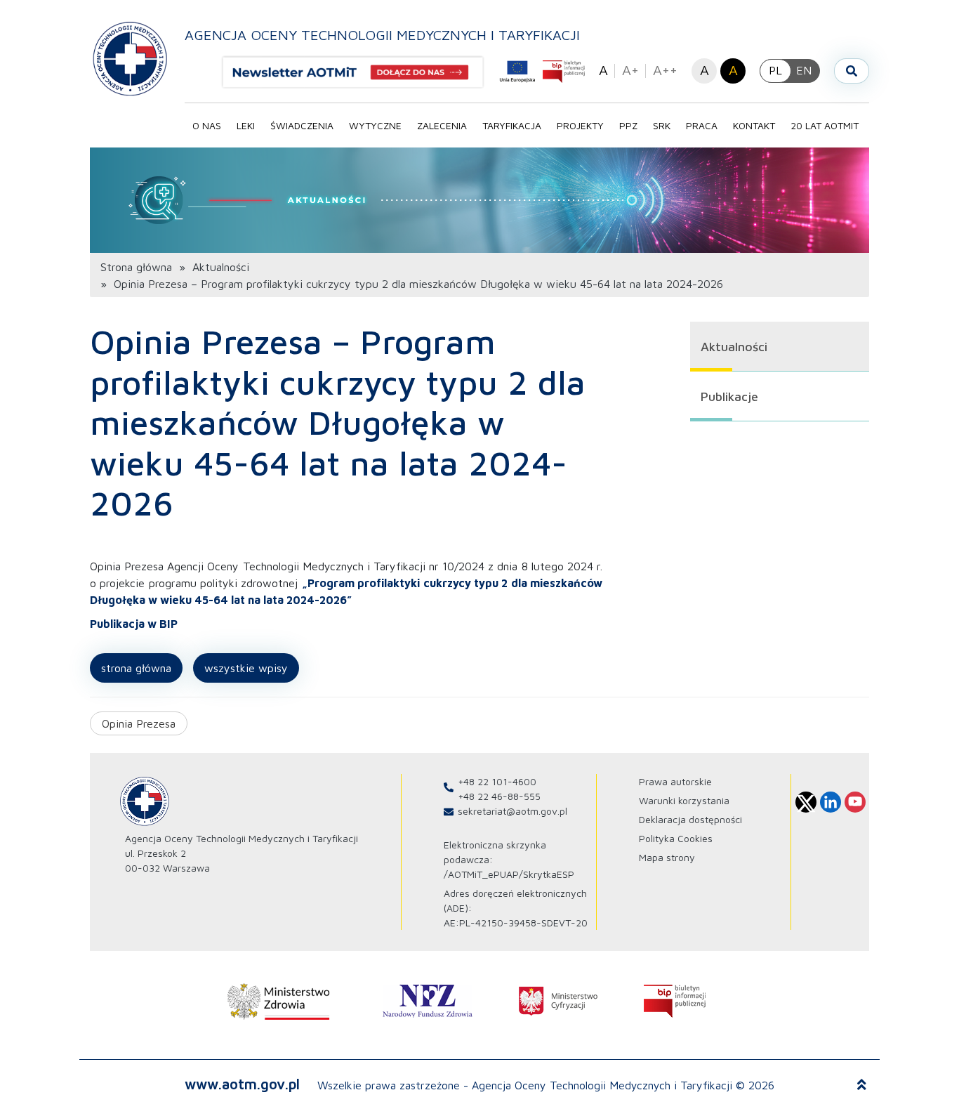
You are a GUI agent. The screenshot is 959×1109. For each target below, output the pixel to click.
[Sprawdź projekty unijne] (517, 71)
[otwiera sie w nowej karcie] (278, 1001)
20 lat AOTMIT (825, 125)
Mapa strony (667, 857)
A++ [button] (665, 70)
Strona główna (136, 267)
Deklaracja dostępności (690, 819)
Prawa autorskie (675, 781)
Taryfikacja (511, 125)
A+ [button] (630, 70)
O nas (206, 125)
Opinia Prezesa (139, 723)
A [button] (603, 70)
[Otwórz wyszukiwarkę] (851, 71)
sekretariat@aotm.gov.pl (512, 811)
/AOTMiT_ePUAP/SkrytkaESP (509, 874)
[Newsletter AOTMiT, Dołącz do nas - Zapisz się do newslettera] (358, 72)
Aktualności (220, 267)
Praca (701, 125)
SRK (661, 125)
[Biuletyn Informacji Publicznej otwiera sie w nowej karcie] (564, 71)
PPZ (628, 125)
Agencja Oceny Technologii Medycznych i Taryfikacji (382, 35)
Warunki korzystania (684, 800)
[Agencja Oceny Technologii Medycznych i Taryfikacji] (130, 58)
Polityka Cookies (676, 838)
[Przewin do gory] (862, 1085)
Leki (246, 125)
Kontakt (754, 125)
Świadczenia (301, 125)
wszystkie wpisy (246, 668)
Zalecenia (442, 125)
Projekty (580, 125)
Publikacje (729, 396)
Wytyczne (375, 125)
